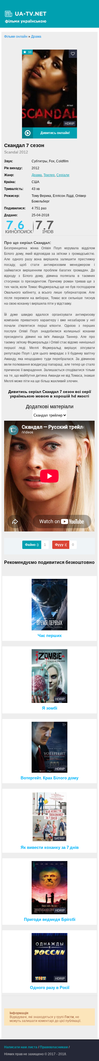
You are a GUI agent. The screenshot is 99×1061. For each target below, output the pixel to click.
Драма (37, 175)
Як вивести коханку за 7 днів (50, 847)
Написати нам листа (20, 1047)
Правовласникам (54, 1047)
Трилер (49, 175)
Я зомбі (49, 708)
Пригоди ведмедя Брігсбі (49, 919)
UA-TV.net (27, 14)
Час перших (50, 635)
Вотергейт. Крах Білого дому (49, 778)
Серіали (62, 175)
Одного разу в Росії (49, 987)
